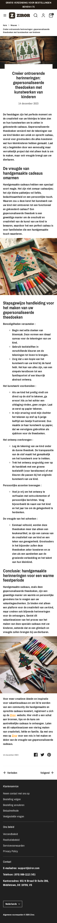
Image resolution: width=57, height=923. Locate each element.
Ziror (14, 736)
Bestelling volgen (12, 799)
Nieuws (14, 25)
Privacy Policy (10, 851)
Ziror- (13, 715)
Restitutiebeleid (11, 840)
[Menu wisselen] (4, 15)
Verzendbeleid (10, 834)
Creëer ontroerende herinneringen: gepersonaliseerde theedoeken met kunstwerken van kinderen (26, 31)
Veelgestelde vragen (13, 816)
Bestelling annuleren (13, 805)
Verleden (12, 773)
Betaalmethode (11, 810)
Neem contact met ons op (16, 793)
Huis (5, 25)
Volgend (45, 773)
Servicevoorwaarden (13, 845)
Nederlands (11, 904)
